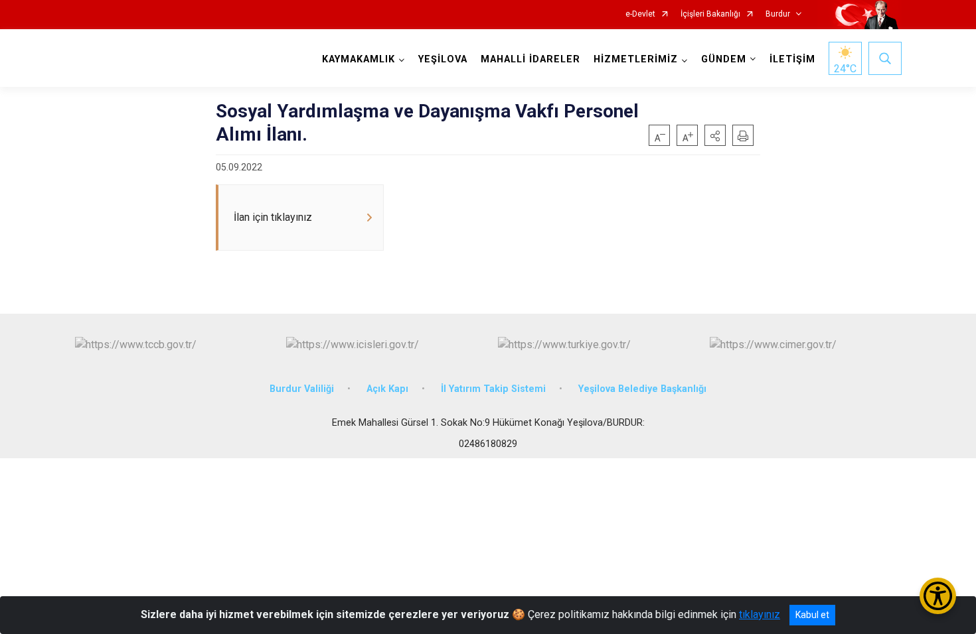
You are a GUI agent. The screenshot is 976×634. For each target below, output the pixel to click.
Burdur (778, 14)
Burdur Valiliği (302, 389)
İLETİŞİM (792, 59)
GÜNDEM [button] (723, 59)
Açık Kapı (387, 389)
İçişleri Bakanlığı (710, 14)
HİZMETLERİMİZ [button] (636, 59)
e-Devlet (640, 14)
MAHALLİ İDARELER (530, 59)
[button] (715, 135)
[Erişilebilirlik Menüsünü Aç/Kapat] (938, 596)
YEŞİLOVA (442, 59)
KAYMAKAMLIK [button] (358, 59)
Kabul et (812, 614)
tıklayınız (759, 614)
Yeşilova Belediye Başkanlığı (642, 389)
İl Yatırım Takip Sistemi (493, 389)
